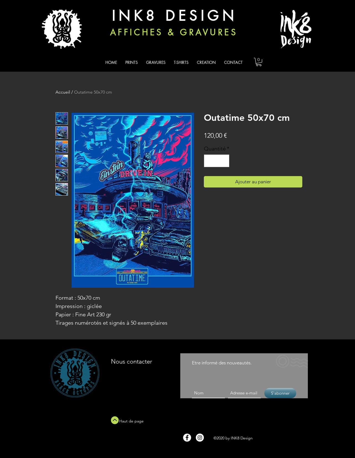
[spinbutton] (216, 161)
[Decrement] (209, 161)
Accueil (62, 92)
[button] (259, 62)
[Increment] (224, 161)
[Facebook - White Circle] (187, 438)
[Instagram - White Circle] (200, 438)
